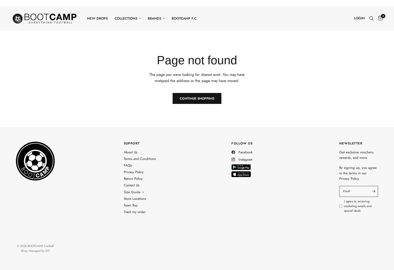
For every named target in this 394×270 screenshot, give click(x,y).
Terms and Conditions (140, 158)
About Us (130, 152)
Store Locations (135, 198)
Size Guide (132, 192)
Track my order (135, 211)
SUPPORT (132, 143)
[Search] (371, 18)
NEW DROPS (97, 18)
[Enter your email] (373, 191)
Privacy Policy (134, 172)
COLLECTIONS (126, 18)
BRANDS (154, 18)
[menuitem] (97, 18)
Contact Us (131, 185)
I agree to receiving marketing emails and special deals (357, 206)
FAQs (128, 165)
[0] (379, 18)
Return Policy (133, 178)
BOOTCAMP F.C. (185, 18)
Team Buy (131, 205)
